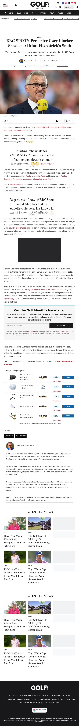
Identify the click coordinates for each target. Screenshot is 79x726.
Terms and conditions (61, 695)
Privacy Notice (65, 331)
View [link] (68, 377)
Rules (60, 13)
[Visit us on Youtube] (72, 3)
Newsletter (71, 121)
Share (8, 121)
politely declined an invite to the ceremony (42, 289)
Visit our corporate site (65, 718)
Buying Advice (22, 13)
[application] (39, 250)
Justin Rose (40, 176)
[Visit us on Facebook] (63, 3)
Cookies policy (44, 699)
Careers (55, 699)
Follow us (61, 121)
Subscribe (68, 7)
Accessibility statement (27, 699)
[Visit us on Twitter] (69, 3)
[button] (39, 378)
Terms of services (30, 331)
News (11, 13)
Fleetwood (14, 184)
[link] (13, 377)
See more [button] (32, 166)
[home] (6, 13)
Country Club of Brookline (19, 228)
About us (12, 695)
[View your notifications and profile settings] (16, 5)
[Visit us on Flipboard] (75, 3)
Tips (33, 13)
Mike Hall (30, 61)
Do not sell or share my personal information (39, 703)
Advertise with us (68, 699)
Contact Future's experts (29, 695)
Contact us (45, 695)
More (69, 13)
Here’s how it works (62, 66)
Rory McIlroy (9, 299)
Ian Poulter (26, 176)
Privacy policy (10, 699)
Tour (52, 13)
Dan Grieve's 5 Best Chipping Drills (25, 19)
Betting (43, 13)
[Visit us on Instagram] (66, 3)
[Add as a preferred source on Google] (39, 710)
